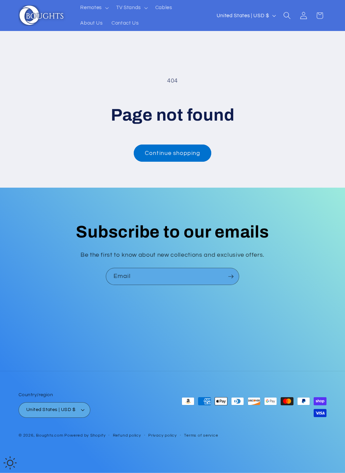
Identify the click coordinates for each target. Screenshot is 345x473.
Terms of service (201, 435)
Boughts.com (49, 435)
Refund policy (127, 435)
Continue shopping (172, 153)
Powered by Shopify (84, 435)
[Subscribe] (231, 276)
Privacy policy (162, 435)
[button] (94, 7)
